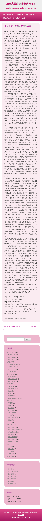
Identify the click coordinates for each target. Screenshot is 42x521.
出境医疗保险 (12, 367)
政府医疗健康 (10, 352)
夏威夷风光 (35, 326)
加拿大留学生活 (12, 439)
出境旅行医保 (6, 18)
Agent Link (21, 515)
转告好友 (34, 512)
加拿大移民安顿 (12, 437)
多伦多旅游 (11, 451)
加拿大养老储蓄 (11, 476)
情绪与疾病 (11, 408)
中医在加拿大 (12, 413)
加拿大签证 (10, 425)
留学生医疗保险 (12, 369)
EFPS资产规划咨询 (12, 483)
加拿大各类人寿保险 (12, 471)
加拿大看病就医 (12, 357)
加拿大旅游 (11, 449)
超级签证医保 (30, 15)
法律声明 (18, 512)
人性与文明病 (12, 388)
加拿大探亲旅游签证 (14, 429)
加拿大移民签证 (12, 427)
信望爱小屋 (23, 319)
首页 (3, 15)
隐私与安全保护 (26, 512)
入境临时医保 (19, 15)
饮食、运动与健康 (13, 417)
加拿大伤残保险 (12, 379)
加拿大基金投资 (11, 481)
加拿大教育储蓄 (11, 479)
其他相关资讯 (10, 456)
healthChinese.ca (25, 517)
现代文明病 (11, 410)
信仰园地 (10, 403)
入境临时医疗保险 (13, 364)
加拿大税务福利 (11, 474)
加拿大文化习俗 (12, 442)
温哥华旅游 (11, 454)
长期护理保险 (12, 381)
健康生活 (9, 400)
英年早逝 (10, 422)
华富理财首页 (10, 469)
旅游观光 (9, 444)
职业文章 (10, 396)
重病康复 (10, 420)
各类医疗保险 (10, 362)
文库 (23, 18)
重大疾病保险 (12, 376)
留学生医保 (16, 18)
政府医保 (10, 15)
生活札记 (10, 393)
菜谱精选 (10, 415)
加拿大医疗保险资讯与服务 (21, 4)
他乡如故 (10, 391)
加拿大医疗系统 (12, 359)
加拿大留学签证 (12, 432)
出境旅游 (10, 446)
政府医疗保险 (12, 355)
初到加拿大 (10, 434)
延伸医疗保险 (12, 372)
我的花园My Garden (14, 398)
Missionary (11, 386)
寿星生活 (10, 405)
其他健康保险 (10, 374)
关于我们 (6, 512)
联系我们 (12, 512)
